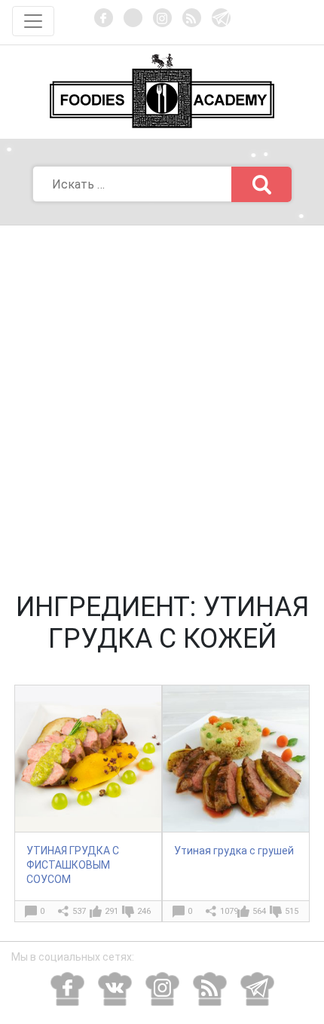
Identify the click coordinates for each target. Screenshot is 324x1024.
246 (144, 911)
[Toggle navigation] (33, 21)
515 (291, 911)
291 (111, 911)
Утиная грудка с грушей (234, 851)
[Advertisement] (162, 395)
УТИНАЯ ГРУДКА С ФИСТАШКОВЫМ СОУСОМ (72, 865)
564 (259, 911)
